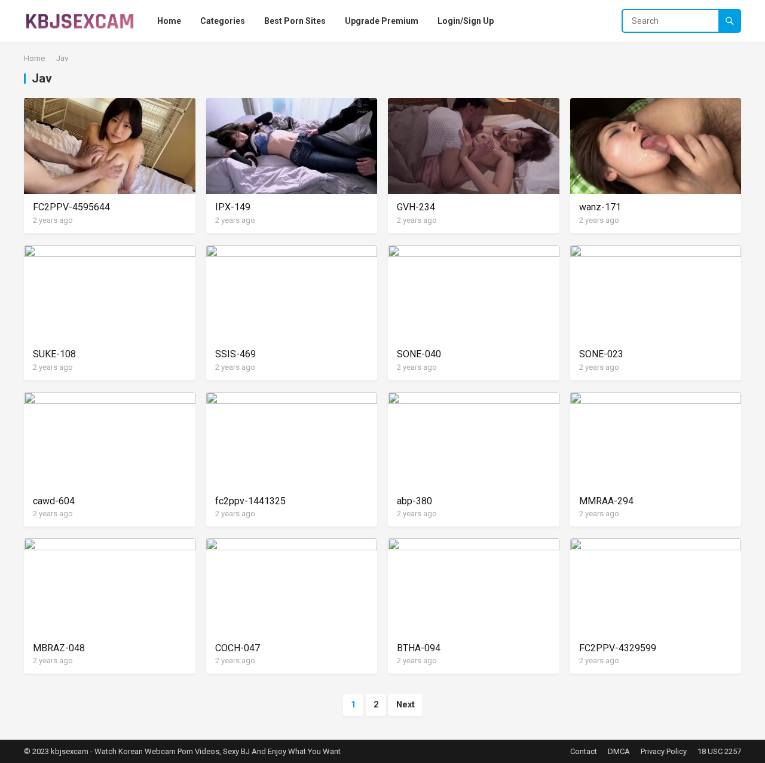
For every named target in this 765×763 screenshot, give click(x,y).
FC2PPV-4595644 (71, 207)
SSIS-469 (235, 354)
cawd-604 (54, 501)
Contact (583, 751)
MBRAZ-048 (59, 648)
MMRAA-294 (606, 501)
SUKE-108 (54, 354)
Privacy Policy (664, 751)
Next (405, 705)
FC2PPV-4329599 (617, 648)
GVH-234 (416, 207)
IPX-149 (232, 207)
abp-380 (414, 501)
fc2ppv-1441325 (250, 501)
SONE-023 (601, 354)
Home (34, 58)
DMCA (619, 751)
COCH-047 (237, 648)
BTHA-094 (418, 648)
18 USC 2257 (719, 751)
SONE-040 (419, 354)
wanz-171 (600, 207)
